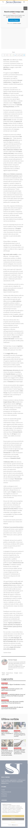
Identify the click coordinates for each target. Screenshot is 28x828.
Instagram (19, 23)
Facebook (15, 23)
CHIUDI (25, 8)
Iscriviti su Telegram (14, 20)
